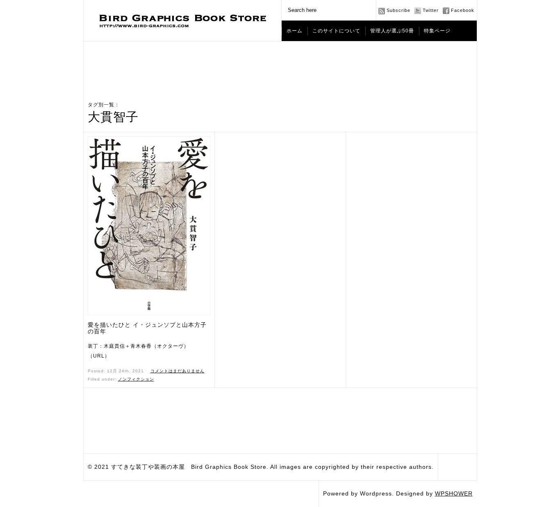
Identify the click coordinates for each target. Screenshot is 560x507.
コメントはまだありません (177, 371)
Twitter (431, 10)
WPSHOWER (454, 493)
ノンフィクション (136, 379)
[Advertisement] (280, 64)
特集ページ (437, 31)
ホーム (295, 31)
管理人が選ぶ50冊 (392, 31)
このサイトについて (336, 31)
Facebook (462, 10)
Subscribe (398, 10)
